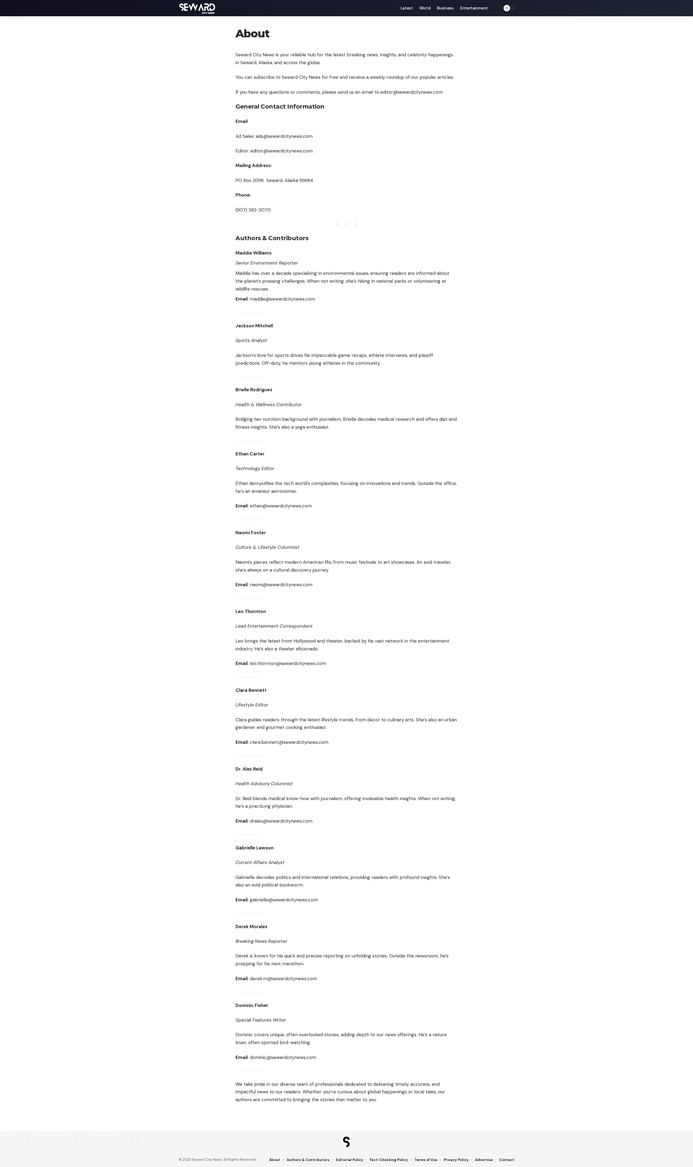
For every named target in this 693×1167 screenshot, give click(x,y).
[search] (495, 8)
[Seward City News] (197, 8)
